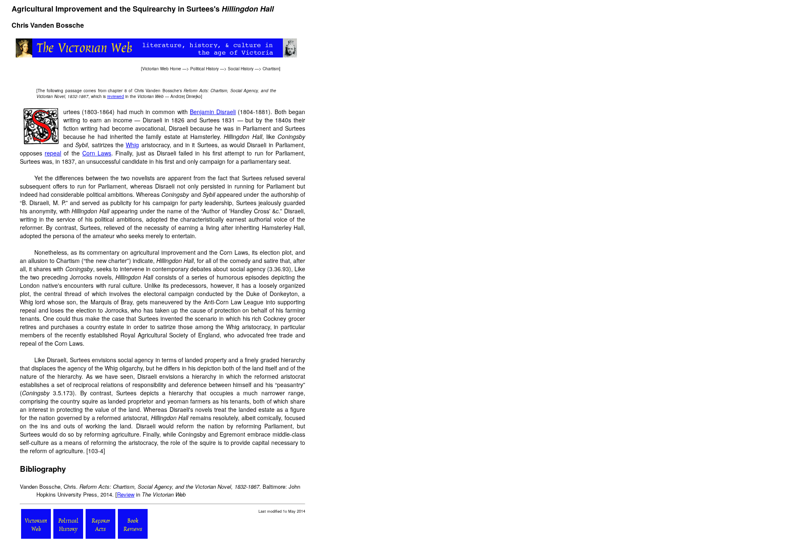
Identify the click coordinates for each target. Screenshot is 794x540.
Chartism (271, 69)
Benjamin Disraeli (213, 112)
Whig (132, 145)
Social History (241, 69)
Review (125, 494)
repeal (53, 153)
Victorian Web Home (161, 69)
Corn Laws (96, 153)
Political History (204, 69)
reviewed (115, 96)
